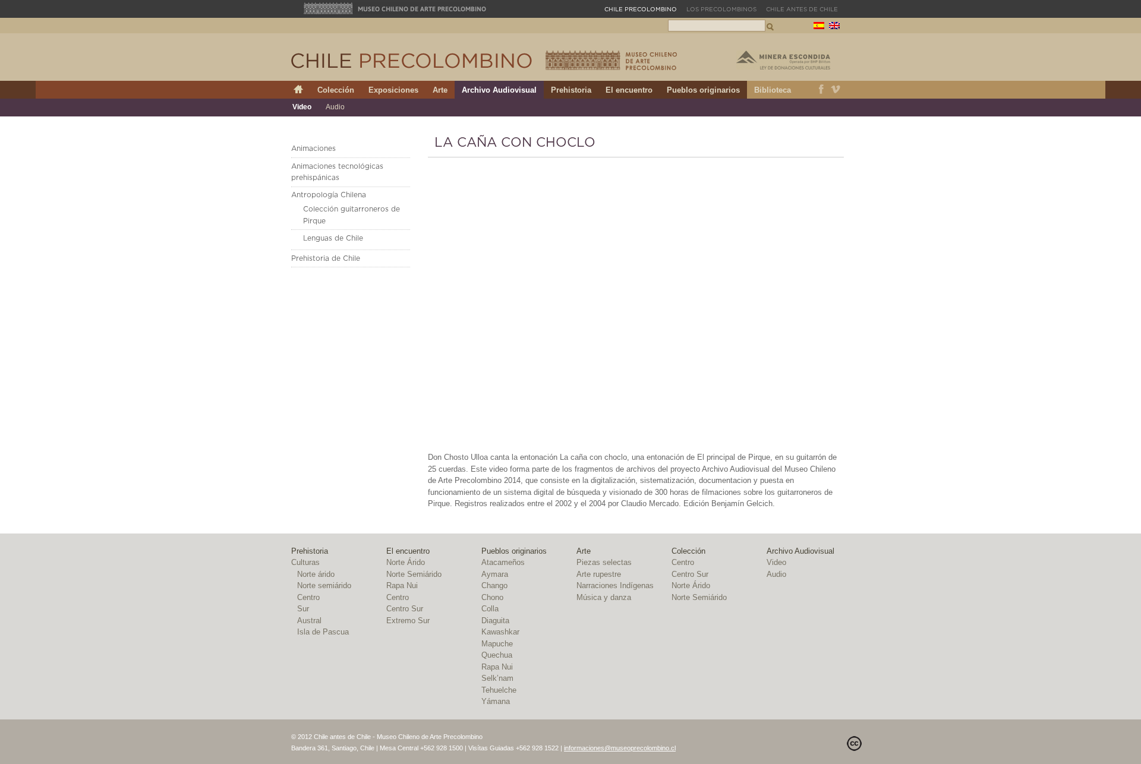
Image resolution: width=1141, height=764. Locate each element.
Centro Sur (404, 608)
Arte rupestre (598, 574)
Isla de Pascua (323, 631)
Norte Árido (405, 562)
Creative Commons (854, 743)
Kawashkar (500, 631)
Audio (335, 107)
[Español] (819, 27)
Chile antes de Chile (802, 9)
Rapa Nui (402, 585)
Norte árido (316, 574)
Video (301, 107)
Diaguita (495, 620)
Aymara (494, 574)
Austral (309, 620)
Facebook (821, 90)
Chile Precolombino (412, 60)
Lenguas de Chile (333, 238)
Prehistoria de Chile (325, 258)
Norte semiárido (324, 585)
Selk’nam (497, 678)
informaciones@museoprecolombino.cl (620, 748)
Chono (492, 597)
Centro (308, 597)
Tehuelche (498, 690)
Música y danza (603, 597)
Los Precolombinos (721, 9)
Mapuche (497, 643)
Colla (490, 608)
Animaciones (313, 148)
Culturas (305, 562)
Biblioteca (772, 90)
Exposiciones (393, 90)
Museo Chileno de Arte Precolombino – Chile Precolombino (611, 60)
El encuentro (629, 90)
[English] (834, 27)
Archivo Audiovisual (499, 90)
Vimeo (836, 90)
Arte (440, 90)
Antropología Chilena (328, 194)
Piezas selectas (604, 562)
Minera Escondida (783, 60)
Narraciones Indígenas (615, 585)
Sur (303, 608)
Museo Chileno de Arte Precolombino (395, 8)
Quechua (496, 655)
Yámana (495, 701)
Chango (494, 585)
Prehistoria (571, 90)
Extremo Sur (408, 620)
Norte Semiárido (414, 574)
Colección (335, 90)
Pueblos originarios (703, 90)
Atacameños (503, 562)
